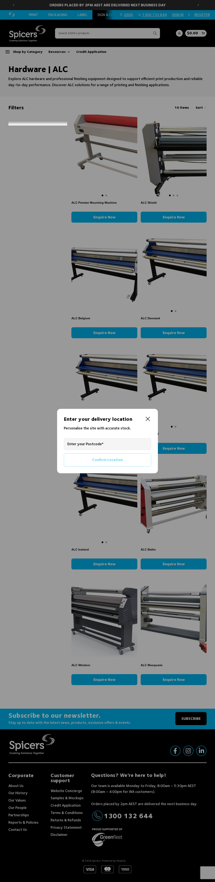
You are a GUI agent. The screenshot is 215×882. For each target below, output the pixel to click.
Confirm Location (107, 459)
